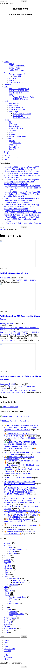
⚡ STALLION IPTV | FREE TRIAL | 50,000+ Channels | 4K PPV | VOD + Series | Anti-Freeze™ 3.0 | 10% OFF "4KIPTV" (21, 427)
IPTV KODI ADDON (20, 583)
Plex (6, 607)
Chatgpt (7, 562)
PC (5, 605)
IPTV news (13, 124)
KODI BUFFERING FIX (21, 118)
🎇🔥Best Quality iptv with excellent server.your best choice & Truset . (19, 520)
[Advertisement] (20, 38)
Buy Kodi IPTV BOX (11, 157)
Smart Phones (14, 147)
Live (6, 587)
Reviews (7, 139)
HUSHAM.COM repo (16, 70)
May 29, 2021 (5, 278)
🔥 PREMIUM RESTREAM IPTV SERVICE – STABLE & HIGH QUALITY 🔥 (20, 435)
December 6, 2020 (7, 384)
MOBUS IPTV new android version (18, 477)
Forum (7, 155)
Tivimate (12, 130)
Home (6, 62)
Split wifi (8, 622)
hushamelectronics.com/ (26, 280)
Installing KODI (15, 112)
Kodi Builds (13, 105)
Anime (11, 547)
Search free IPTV (15, 93)
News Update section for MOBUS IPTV (19, 473)
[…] (1, 342)
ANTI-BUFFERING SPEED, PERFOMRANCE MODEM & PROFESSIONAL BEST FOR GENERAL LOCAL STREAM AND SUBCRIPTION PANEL (22, 501)
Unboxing (13, 145)
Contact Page (14, 68)
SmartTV (12, 149)
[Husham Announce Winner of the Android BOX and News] (18, 370)
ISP (10, 122)
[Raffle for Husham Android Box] (18, 266)
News (6, 120)
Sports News (14, 126)
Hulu (11, 132)
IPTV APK (12, 78)
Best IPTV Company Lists (19, 89)
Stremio (12, 134)
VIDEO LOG (8, 630)
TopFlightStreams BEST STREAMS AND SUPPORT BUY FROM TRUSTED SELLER (19, 483)
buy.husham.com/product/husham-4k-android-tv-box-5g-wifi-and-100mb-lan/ (19, 333)
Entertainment (19, 580)
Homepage (8, 570)
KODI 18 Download (16, 107)
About (11, 64)
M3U (6, 589)
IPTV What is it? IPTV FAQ (19, 91)
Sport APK (17, 76)
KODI (6, 101)
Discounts (17, 143)
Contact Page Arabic (17, 66)
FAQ (6, 159)
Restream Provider (12, 529)
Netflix (7, 593)
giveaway (8, 568)
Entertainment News (17, 137)
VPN (6, 153)
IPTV (6, 87)
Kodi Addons (14, 103)
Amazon (12, 141)
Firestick (12, 80)
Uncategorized (10, 628)
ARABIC (7, 558)
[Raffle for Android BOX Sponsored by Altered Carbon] (18, 309)
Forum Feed (24, 421)
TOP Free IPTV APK (16, 82)
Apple (6, 151)
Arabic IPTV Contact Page (23, 97)
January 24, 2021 (7, 324)
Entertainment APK (16, 74)
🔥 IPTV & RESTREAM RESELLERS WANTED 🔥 (22, 525)
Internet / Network (16, 128)
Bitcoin (7, 560)
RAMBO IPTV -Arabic (21, 99)
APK (5, 72)
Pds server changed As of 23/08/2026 (19, 438)
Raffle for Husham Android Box (14, 273)
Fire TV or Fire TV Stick (22, 114)
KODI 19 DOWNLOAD (17, 109)
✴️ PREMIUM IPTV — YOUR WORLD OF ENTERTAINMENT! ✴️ (19, 533)
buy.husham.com (7, 340)
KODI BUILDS (18, 116)
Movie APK (8, 591)
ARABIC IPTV (13, 95)
